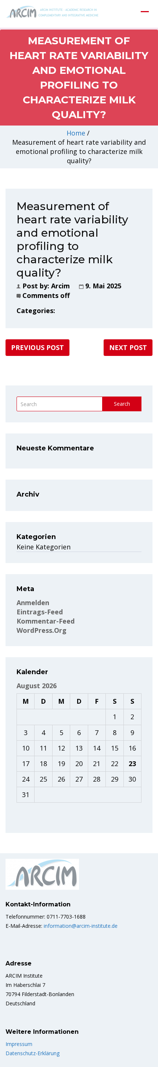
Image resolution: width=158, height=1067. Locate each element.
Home (76, 132)
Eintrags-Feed (40, 611)
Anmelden (33, 602)
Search (122, 403)
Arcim (60, 285)
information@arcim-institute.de (80, 925)
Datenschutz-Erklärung (33, 1053)
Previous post (37, 347)
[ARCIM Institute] (53, 13)
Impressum (19, 1043)
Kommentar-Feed (46, 621)
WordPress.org (42, 630)
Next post (128, 347)
